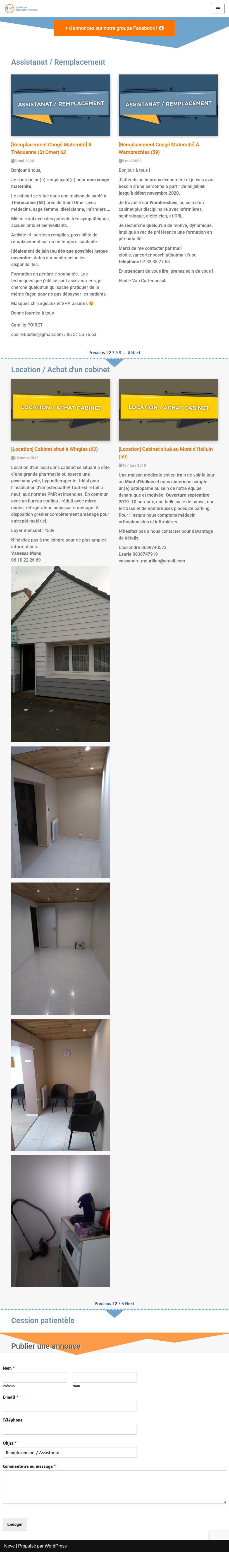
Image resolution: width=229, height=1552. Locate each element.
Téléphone (13, 1420)
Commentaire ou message (29, 1466)
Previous (97, 352)
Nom (9, 1368)
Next (135, 352)
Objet (9, 1443)
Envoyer (15, 1524)
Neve (9, 1546)
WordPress (56, 1546)
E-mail (10, 1397)
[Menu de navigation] (218, 8)
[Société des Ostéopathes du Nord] (21, 8)
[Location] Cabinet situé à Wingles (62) (54, 449)
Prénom (9, 1386)
